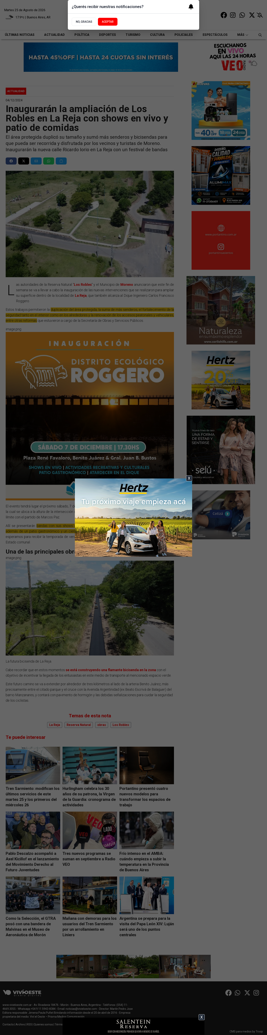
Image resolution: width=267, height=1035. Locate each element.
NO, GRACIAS (84, 21)
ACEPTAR (108, 21)
